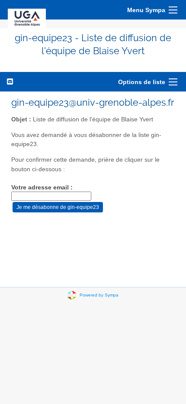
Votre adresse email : (42, 187)
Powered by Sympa (99, 294)
